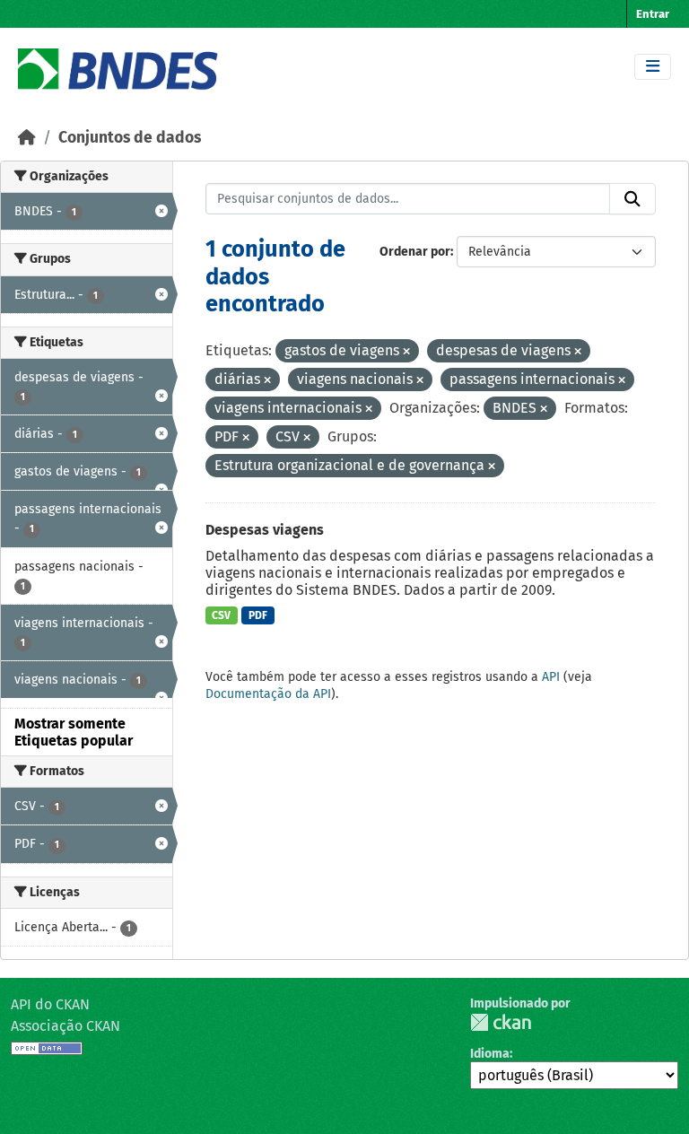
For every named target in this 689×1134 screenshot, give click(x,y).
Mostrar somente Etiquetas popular (73, 732)
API (551, 677)
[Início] (27, 137)
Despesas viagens (264, 529)
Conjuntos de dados (129, 137)
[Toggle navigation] (652, 67)
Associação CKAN (65, 1025)
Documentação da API (268, 694)
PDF (258, 615)
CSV (221, 615)
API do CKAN (50, 1004)
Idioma (490, 1053)
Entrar (652, 14)
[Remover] (406, 352)
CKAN (500, 1022)
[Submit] (632, 199)
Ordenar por (414, 251)
